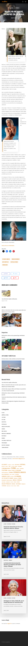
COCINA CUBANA (14, 466)
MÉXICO (15, 480)
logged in (9, 623)
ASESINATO (17, 464)
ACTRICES (9, 464)
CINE (9, 466)
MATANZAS (16, 478)
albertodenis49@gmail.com (19, 458)
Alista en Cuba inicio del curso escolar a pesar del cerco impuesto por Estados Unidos (14, 311)
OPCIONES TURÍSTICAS (6, 440)
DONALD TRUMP (11, 470)
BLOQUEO (3, 466)
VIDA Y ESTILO (13, 485)
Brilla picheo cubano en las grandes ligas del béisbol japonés (13, 336)
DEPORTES (4, 422)
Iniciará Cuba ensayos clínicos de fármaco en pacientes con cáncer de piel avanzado (14, 389)
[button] (25, 1)
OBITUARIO (4, 482)
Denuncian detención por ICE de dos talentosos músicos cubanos (14, 398)
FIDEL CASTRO (12, 474)
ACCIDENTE (4, 464)
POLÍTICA (11, 482)
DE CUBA (3, 419)
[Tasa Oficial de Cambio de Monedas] (14, 294)
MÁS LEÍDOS (4, 431)
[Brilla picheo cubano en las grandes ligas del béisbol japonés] (11, 344)
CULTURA (11, 8)
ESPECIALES (4, 424)
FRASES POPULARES (6, 426)
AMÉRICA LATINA (5, 415)
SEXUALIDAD (5, 264)
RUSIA (15, 482)
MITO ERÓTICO (5, 262)
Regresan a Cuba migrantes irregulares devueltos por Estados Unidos (13, 402)
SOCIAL (13, 484)
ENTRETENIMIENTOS (5, 472)
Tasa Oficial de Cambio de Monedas (9, 299)
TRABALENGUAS (5, 447)
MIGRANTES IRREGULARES (7, 480)
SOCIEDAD (18, 484)
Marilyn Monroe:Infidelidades (8, 245)
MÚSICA (19, 480)
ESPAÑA (11, 472)
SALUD (18, 482)
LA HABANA (17, 476)
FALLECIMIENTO (5, 474)
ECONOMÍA (18, 470)
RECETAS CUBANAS (6, 445)
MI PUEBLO (4, 435)
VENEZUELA (9, 485)
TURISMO (4, 485)
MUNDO (17, 8)
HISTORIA (12, 476)
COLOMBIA (20, 466)
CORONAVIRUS (6, 468)
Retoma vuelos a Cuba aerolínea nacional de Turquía (13, 358)
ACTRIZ (13, 464)
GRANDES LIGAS (6, 476)
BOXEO (7, 466)
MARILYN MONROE (15, 259)
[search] (23, 1)
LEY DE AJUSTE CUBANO (7, 478)
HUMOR (3, 429)
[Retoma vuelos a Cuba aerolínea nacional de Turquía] (11, 367)
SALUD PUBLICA (6, 484)
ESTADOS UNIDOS (6, 259)
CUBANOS (22, 468)
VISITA (18, 485)
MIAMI (19, 478)
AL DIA (3, 412)
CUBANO (17, 468)
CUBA (13, 468)
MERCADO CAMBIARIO (6, 433)
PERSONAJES (4, 442)
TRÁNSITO (23, 484)
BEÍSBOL (22, 464)
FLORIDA (17, 474)
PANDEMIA (8, 482)
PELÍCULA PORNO (14, 262)
